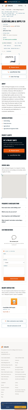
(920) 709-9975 (4, 352)
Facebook (9, 51)
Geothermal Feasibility (20, 379)
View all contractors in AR (14, 325)
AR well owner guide (7, 16)
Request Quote (15, 67)
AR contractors (20, 13)
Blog (2, 396)
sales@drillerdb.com (5, 354)
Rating (5, 259)
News (2, 392)
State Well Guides (5, 376)
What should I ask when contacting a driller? (12, 221)
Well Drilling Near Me (5, 362)
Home (3, 9)
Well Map (20, 5)
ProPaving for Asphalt (19, 372)
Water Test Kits (4, 379)
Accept (20, 407)
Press (2, 394)
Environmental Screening (20, 374)
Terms (16, 385)
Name (5, 253)
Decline (7, 407)
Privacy (16, 387)
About (2, 385)
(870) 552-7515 (7, 30)
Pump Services (7, 45)
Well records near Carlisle (10, 11)
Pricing (16, 362)
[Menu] (2, 5)
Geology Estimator (19, 367)
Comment (6, 265)
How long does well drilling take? (11, 216)
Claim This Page (15, 76)
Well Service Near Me (5, 367)
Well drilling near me (9, 14)
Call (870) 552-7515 (15, 72)
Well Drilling (18, 43)
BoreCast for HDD (19, 369)
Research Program (5, 387)
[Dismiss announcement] (26, 2)
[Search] (25, 5)
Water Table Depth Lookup (7, 372)
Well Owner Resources (6, 374)
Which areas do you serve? (9, 212)
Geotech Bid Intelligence (20, 376)
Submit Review (14, 278)
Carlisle (12, 26)
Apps (16, 365)
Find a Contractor (5, 360)
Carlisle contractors (8, 13)
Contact (3, 389)
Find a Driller (8, 9)
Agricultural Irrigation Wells (12, 48)
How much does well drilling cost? (11, 207)
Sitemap (17, 394)
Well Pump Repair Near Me (6, 365)
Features (17, 360)
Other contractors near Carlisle (15, 321)
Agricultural (18, 45)
